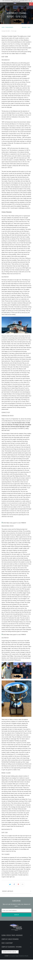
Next (29, 27)
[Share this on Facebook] (14, 884)
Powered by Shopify (23, 955)
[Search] (27, 4)
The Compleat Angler (13, 955)
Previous (24, 27)
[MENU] (1, 4)
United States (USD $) (9, 952)
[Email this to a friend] (22, 884)
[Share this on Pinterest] (18, 884)
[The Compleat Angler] (16, 4)
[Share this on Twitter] (10, 884)
